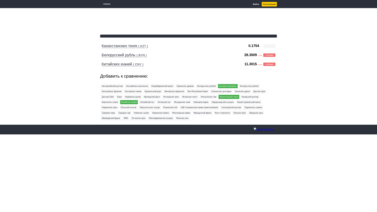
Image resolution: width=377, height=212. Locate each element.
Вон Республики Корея (198, 91)
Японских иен (182, 118)
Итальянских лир (208, 97)
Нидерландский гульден (223, 102)
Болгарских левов (133, 91)
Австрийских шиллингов (137, 86)
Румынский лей (170, 107)
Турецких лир (124, 113)
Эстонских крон (138, 118)
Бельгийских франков (111, 91)
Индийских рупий (132, 97)
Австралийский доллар (112, 86)
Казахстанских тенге (125, 46)
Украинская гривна (160, 113)
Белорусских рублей (249, 86)
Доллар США (108, 97)
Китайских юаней (122, 64)
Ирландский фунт (152, 97)
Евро (119, 97)
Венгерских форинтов (174, 91)
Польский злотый (128, 107)
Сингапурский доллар (231, 107)
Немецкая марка (201, 102)
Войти (256, 4)
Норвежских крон (109, 107)
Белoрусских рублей (206, 86)
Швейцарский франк (111, 118)
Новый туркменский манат (249, 102)
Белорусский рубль (124, 55)
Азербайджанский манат (162, 86)
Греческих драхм (242, 91)
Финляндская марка (181, 113)
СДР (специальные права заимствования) (199, 107)
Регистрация (269, 4)
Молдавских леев (182, 102)
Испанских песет (189, 97)
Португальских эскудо (150, 107)
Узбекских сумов (141, 113)
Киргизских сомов (110, 102)
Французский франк (202, 113)
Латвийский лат (147, 102)
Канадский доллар (250, 97)
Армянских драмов (185, 86)
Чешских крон (239, 113)
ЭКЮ (126, 118)
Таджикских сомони (253, 107)
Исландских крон (171, 97)
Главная (106, 4)
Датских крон (259, 91)
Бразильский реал (153, 91)
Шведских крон (256, 113)
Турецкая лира (108, 113)
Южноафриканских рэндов (161, 118)
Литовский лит (164, 102)
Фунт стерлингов (222, 113)
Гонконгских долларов (221, 91)
